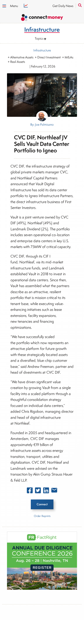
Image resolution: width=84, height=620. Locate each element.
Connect (42, 504)
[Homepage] (42, 18)
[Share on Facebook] (30, 491)
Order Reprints (42, 516)
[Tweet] (38, 491)
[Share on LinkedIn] (46, 491)
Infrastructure (42, 50)
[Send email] (54, 491)
